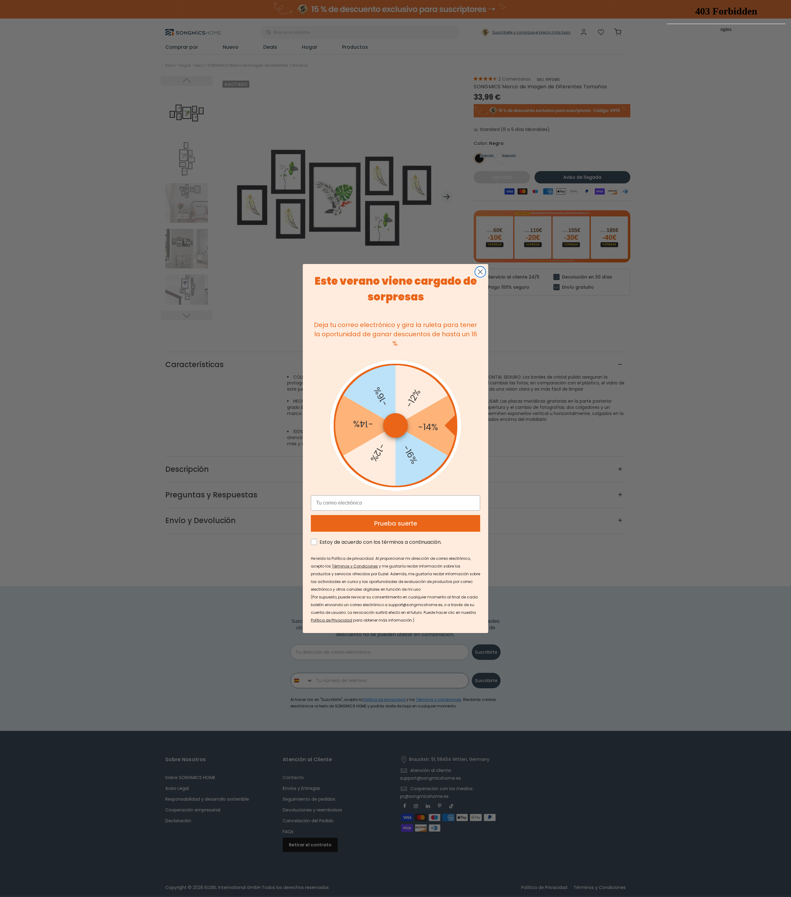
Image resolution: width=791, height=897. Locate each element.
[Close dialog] (480, 271)
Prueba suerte (395, 523)
